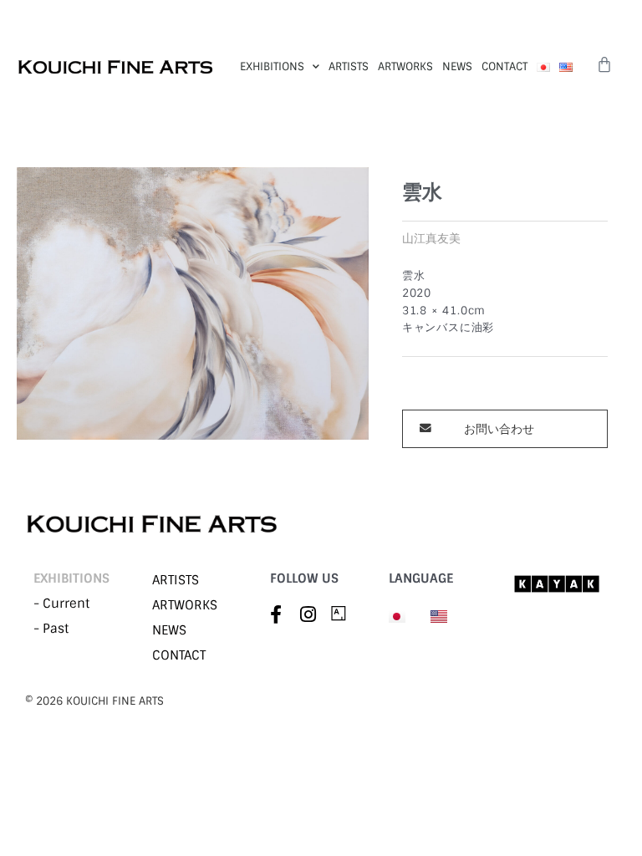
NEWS (457, 66)
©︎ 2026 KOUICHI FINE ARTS (94, 701)
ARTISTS (349, 66)
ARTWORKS (405, 66)
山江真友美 (431, 238)
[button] (505, 429)
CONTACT (504, 66)
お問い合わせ (499, 428)
